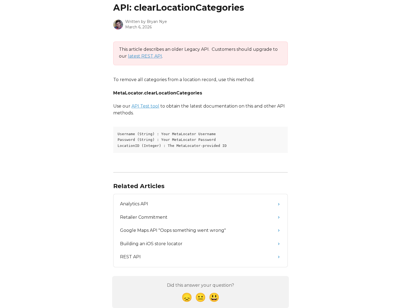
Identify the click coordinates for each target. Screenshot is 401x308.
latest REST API (145, 56)
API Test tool (145, 106)
